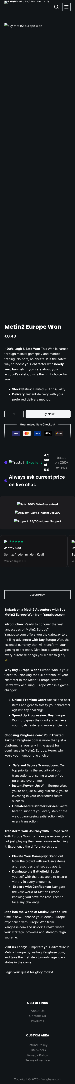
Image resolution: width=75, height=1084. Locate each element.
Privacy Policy (37, 1055)
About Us (37, 1011)
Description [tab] (37, 594)
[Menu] (66, 7)
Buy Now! (48, 414)
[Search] (56, 7)
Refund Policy (38, 1045)
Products (37, 1021)
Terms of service (37, 1060)
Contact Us (37, 1016)
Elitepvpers (37, 1050)
